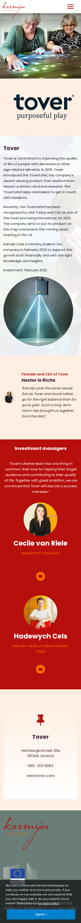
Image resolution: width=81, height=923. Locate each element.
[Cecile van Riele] (40, 519)
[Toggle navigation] (70, 6)
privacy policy (48, 903)
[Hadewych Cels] (40, 612)
